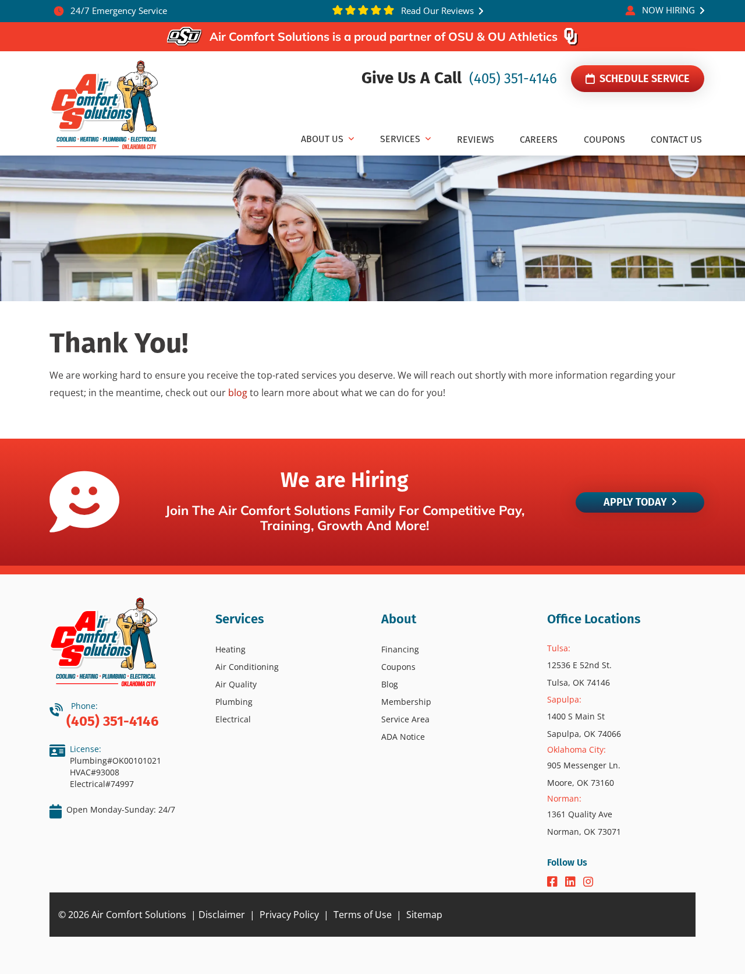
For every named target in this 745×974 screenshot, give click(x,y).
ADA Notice (403, 736)
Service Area (405, 719)
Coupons (398, 666)
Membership (406, 701)
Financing (400, 649)
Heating (230, 649)
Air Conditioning (247, 666)
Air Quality (236, 684)
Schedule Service (643, 78)
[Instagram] (588, 883)
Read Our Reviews (436, 10)
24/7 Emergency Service (117, 10)
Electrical (233, 719)
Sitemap (424, 914)
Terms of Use (363, 914)
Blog (389, 684)
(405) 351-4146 (511, 78)
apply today (635, 502)
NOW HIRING (668, 10)
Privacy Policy (289, 914)
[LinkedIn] (572, 883)
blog (237, 392)
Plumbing (234, 701)
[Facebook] (553, 883)
